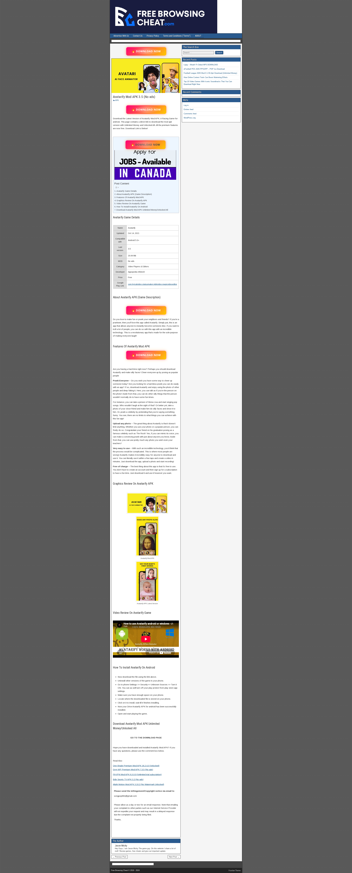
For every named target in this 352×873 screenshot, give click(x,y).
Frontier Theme (235, 870)
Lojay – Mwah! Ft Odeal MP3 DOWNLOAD (201, 65)
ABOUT (198, 36)
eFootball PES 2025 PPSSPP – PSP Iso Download (204, 69)
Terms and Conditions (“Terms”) (176, 36)
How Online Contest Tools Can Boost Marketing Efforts (206, 77)
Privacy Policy (153, 36)
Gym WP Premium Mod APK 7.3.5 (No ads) (133, 769)
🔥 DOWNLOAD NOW (146, 51)
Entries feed (188, 109)
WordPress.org (190, 118)
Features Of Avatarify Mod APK (130, 197)
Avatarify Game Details (126, 191)
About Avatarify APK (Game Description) (134, 194)
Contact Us (137, 36)
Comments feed (190, 114)
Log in (186, 105)
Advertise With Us (121, 36)
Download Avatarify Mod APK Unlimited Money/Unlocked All (142, 210)
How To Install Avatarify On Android (132, 207)
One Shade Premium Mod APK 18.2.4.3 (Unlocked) (136, 765)
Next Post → (174, 857)
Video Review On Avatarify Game (131, 203)
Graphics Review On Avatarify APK (131, 200)
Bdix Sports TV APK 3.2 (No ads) (128, 779)
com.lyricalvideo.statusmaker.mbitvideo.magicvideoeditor (152, 284)
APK (117, 100)
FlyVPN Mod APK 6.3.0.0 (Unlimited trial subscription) (137, 774)
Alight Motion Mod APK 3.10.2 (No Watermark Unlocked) (138, 784)
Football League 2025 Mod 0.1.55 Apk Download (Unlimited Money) (210, 73)
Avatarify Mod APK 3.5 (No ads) (134, 97)
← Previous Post (119, 857)
